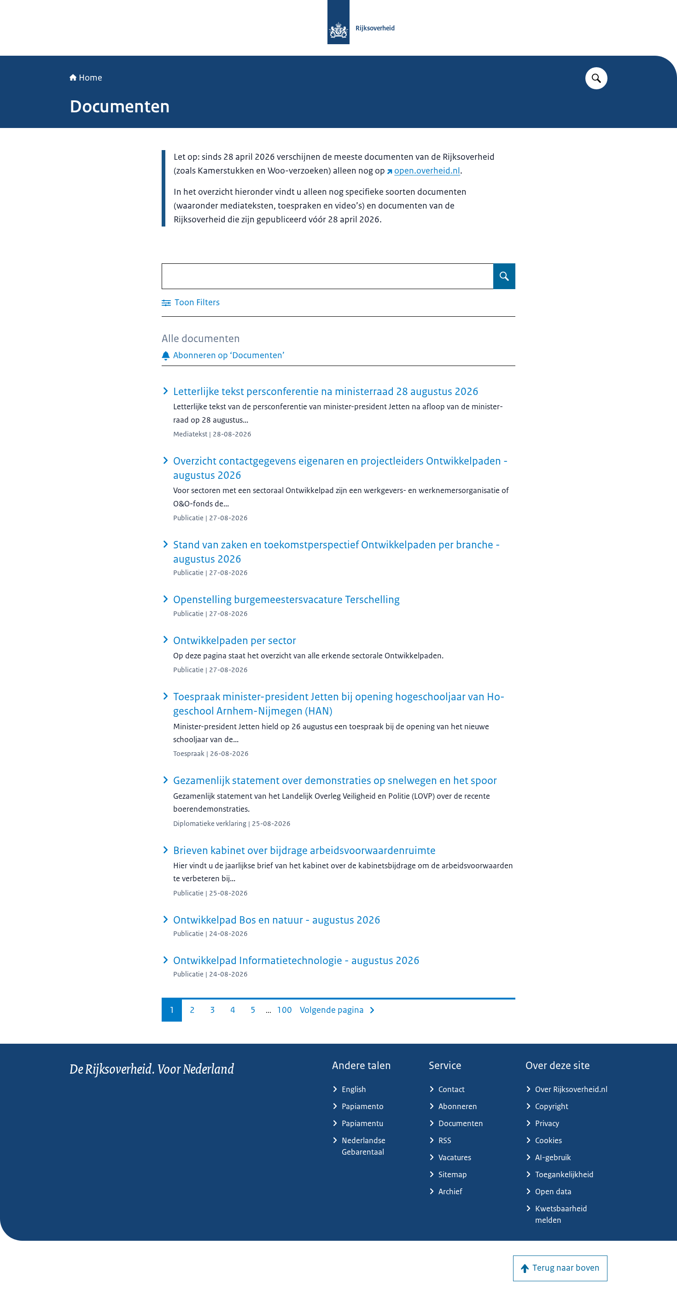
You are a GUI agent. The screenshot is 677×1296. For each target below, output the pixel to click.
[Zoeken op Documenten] (504, 276)
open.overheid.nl (427, 170)
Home (90, 77)
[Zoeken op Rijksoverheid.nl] (596, 78)
